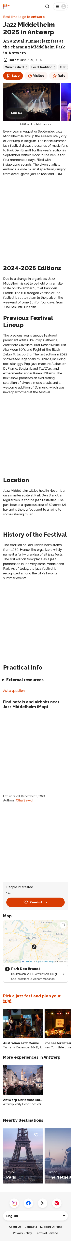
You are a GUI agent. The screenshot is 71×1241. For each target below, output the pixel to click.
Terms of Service (46, 1233)
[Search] (47, 6)
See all (16, 112)
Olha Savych (25, 800)
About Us (15, 1226)
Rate (61, 76)
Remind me (39, 902)
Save (16, 76)
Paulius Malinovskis (39, 124)
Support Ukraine (51, 1226)
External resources (25, 679)
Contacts (30, 1226)
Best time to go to (24, 17)
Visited (38, 76)
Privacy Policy (22, 1233)
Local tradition (41, 67)
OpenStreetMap (44, 961)
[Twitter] (42, 1203)
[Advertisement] (35, 216)
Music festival (14, 67)
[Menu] (60, 6)
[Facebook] (28, 1203)
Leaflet (28, 961)
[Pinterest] (57, 1203)
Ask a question (14, 691)
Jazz (62, 67)
